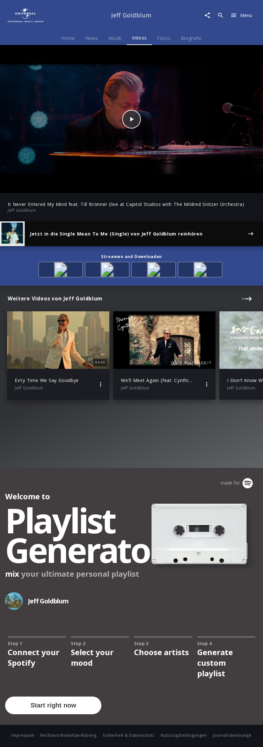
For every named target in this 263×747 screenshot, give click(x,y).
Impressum (22, 735)
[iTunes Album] (155, 271)
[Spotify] (108, 271)
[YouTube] (201, 271)
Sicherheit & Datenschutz (129, 735)
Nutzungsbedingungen (184, 735)
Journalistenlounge (232, 735)
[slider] (106, 185)
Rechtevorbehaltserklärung (68, 735)
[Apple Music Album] (61, 271)
